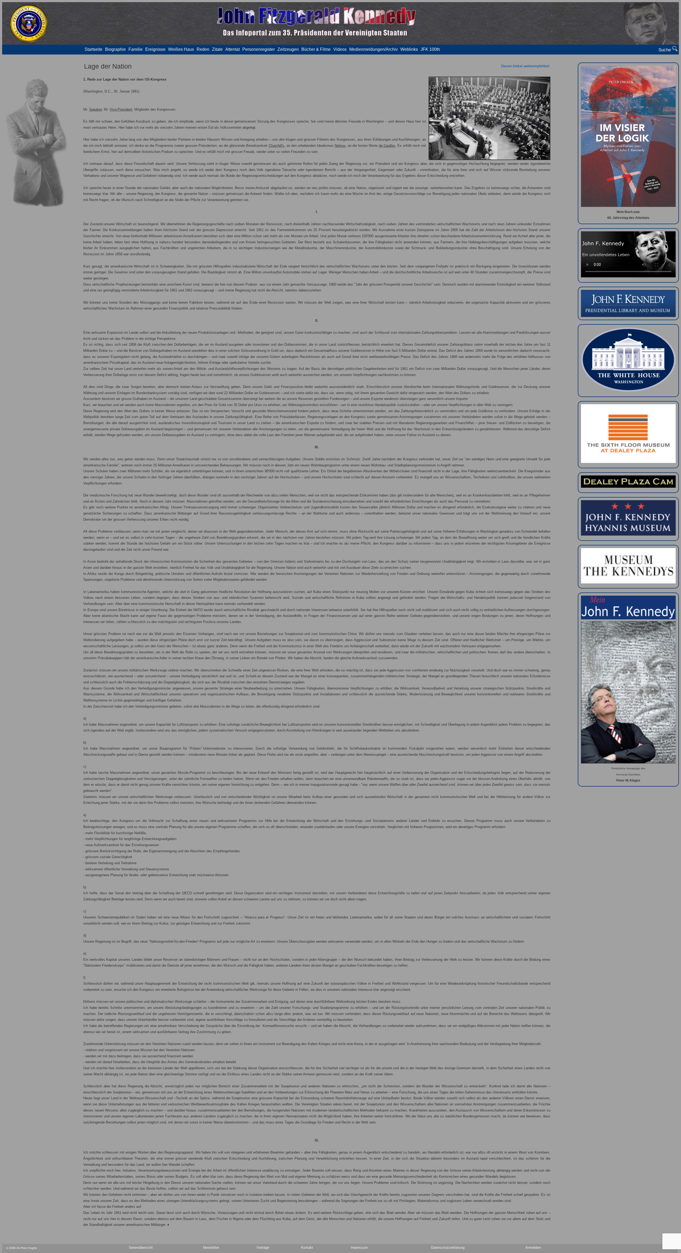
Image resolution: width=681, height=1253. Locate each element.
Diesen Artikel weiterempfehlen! (525, 66)
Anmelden (533, 1248)
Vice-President (121, 109)
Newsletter (211, 1248)
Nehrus (340, 146)
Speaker (95, 109)
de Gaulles (387, 146)
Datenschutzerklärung (447, 1248)
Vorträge (262, 1248)
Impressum (359, 1248)
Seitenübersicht (141, 1248)
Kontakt (307, 1248)
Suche (665, 49)
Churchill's (276, 146)
